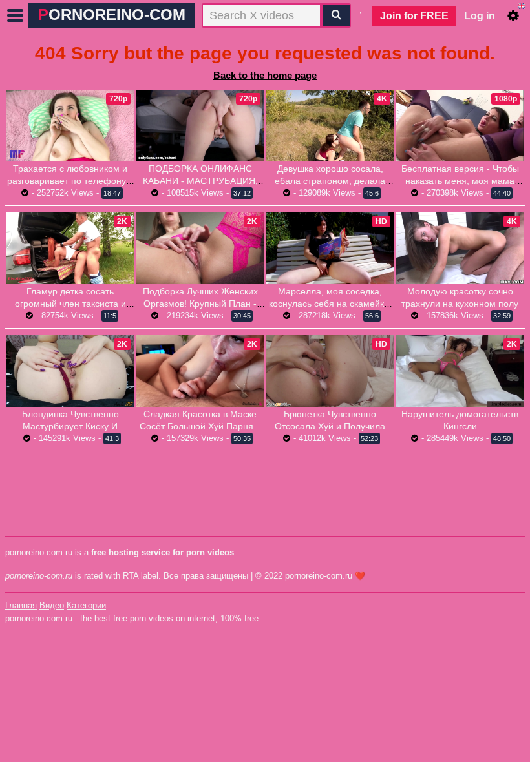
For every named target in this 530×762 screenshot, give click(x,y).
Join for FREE (414, 15)
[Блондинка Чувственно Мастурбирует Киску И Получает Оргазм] (70, 371)
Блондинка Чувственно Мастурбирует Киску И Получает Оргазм (70, 426)
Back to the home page (265, 75)
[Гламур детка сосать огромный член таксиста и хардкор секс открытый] (70, 248)
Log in (479, 15)
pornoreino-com (112, 14)
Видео (51, 605)
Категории (86, 605)
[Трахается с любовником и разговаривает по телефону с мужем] (70, 125)
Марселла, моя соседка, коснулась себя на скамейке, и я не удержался (330, 303)
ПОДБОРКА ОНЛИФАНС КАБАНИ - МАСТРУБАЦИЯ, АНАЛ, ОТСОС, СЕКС (200, 180)
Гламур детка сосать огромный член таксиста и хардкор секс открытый (70, 303)
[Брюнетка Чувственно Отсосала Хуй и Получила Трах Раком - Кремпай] (330, 371)
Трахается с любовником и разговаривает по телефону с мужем (70, 180)
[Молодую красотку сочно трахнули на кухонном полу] (460, 248)
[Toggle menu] (15, 15)
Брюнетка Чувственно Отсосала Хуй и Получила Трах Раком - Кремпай (330, 426)
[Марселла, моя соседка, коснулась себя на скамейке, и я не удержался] (330, 248)
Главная (21, 605)
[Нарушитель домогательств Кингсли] (460, 371)
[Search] (336, 15)
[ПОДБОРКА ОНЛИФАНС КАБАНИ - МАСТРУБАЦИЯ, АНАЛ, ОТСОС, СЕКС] (200, 125)
